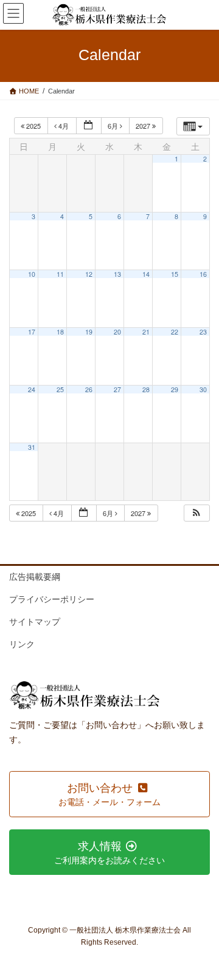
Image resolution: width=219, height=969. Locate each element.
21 (146, 331)
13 (117, 274)
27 (117, 389)
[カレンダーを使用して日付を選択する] (89, 126)
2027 (144, 126)
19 (88, 331)
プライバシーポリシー (51, 599)
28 (146, 389)
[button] (196, 513)
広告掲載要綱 (34, 577)
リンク (22, 644)
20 (117, 331)
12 (88, 274)
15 (174, 274)
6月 (114, 126)
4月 (64, 126)
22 (174, 331)
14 (146, 274)
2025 (33, 126)
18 (60, 331)
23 (203, 331)
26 (88, 389)
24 (31, 389)
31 (31, 447)
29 (174, 389)
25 (60, 389)
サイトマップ (34, 622)
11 (60, 274)
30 (203, 389)
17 (31, 331)
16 (203, 274)
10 (31, 274)
